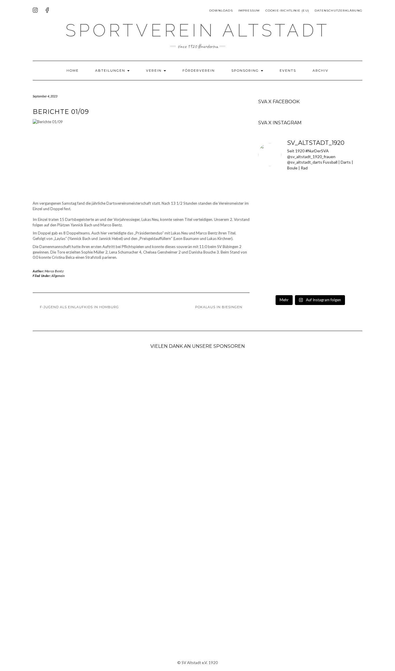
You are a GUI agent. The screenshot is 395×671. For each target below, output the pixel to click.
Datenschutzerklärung (338, 10)
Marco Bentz (54, 271)
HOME (73, 71)
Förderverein (198, 71)
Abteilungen (111, 71)
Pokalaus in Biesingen (218, 307)
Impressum (249, 10)
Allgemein (58, 276)
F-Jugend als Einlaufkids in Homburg (79, 307)
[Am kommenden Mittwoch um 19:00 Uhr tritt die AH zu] (310, 234)
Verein (154, 71)
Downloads (221, 10)
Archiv (320, 71)
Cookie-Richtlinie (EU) (287, 10)
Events (288, 71)
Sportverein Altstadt (197, 30)
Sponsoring (245, 71)
